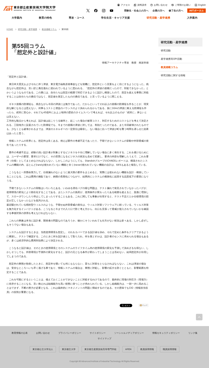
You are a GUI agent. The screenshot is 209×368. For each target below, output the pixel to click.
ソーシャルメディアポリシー (129, 332)
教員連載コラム (169, 67)
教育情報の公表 (20, 332)
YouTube (111, 11)
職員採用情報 (170, 349)
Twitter (88, 11)
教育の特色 (45, 17)
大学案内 (17, 17)
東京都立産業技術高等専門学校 (100, 349)
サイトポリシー (98, 332)
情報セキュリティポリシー (166, 332)
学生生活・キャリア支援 (115, 17)
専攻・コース (76, 17)
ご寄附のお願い (183, 5)
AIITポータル (196, 10)
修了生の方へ (176, 10)
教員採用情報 (147, 349)
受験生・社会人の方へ (136, 10)
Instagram (104, 11)
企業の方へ (159, 10)
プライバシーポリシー (69, 332)
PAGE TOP (199, 317)
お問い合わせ (161, 5)
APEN (128, 349)
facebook (96, 11)
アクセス (125, 5)
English (202, 4)
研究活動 (166, 50)
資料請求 (141, 5)
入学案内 (192, 17)
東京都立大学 (69, 349)
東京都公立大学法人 (42, 349)
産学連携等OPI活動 (171, 58)
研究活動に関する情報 (173, 75)
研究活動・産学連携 (158, 17)
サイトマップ (104, 338)
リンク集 (192, 332)
